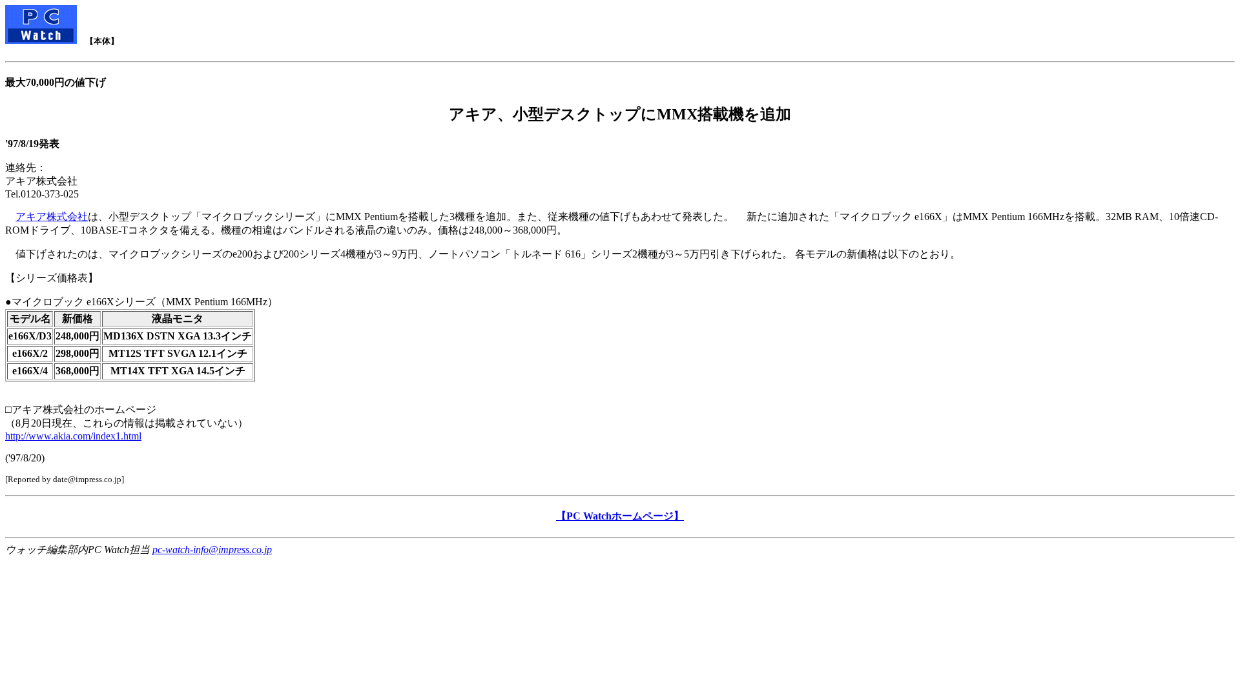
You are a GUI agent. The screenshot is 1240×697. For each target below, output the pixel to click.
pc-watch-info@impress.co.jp (212, 549)
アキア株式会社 (52, 216)
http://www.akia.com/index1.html (73, 435)
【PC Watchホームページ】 (620, 515)
